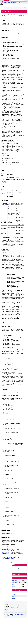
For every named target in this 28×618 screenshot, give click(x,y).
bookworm (14, 580)
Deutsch (14, 592)
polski (13, 596)
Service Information (9, 6)
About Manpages (12, 2)
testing (13, 584)
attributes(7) (5, 206)
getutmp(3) (4, 533)
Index (5, 2)
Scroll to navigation (6, 11)
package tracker (16, 569)
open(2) (4, 182)
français (14, 594)
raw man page (15, 571)
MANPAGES (6, 0)
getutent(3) (4, 15)
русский (14, 598)
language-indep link (17, 566)
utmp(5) (15, 99)
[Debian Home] (1, 2)
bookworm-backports (9, 7)
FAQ (19, 2)
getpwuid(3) (5, 399)
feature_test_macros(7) (12, 351)
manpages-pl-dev (16, 7)
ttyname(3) (12, 399)
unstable (14, 586)
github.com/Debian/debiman (17, 614)
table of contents (17, 574)
